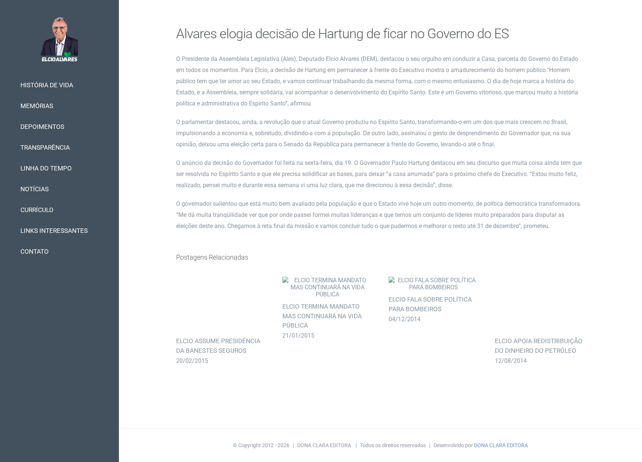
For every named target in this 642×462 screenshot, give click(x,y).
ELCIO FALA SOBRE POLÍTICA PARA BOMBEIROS (433, 283)
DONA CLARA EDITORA (501, 445)
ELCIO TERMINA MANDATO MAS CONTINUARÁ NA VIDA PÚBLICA (327, 287)
